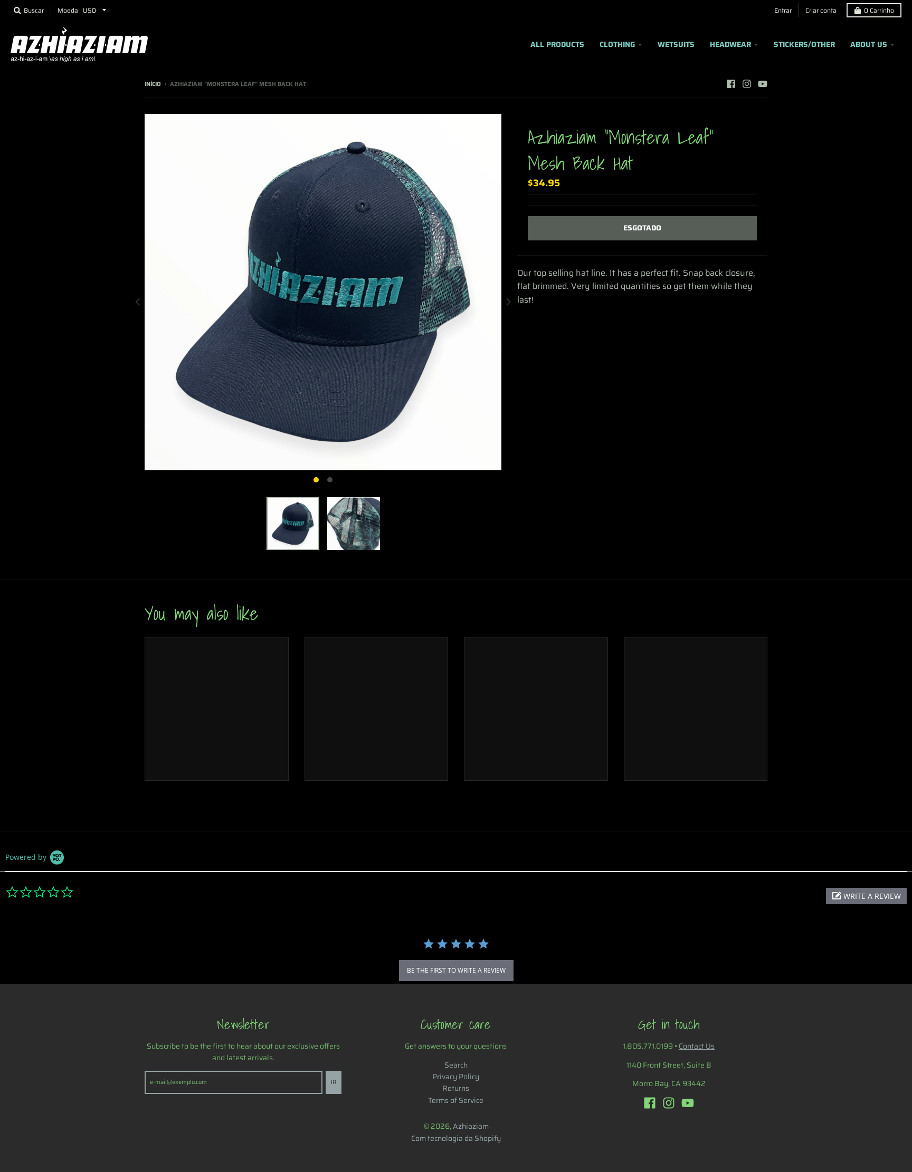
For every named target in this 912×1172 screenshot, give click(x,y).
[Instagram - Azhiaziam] (747, 84)
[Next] (507, 301)
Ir (333, 1082)
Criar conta (821, 10)
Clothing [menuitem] (617, 44)
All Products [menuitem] (557, 44)
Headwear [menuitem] (730, 44)
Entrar (783, 10)
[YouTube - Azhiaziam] (762, 84)
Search (456, 1065)
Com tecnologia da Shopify (456, 1138)
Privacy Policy (455, 1076)
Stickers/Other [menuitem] (804, 44)
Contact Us (697, 1046)
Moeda (68, 10)
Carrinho (879, 10)
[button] (866, 896)
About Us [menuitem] (868, 44)
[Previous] (138, 301)
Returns (455, 1088)
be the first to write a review (456, 970)
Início (153, 84)
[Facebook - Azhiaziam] (731, 84)
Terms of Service (455, 1100)
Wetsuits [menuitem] (676, 44)
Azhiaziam (471, 1126)
